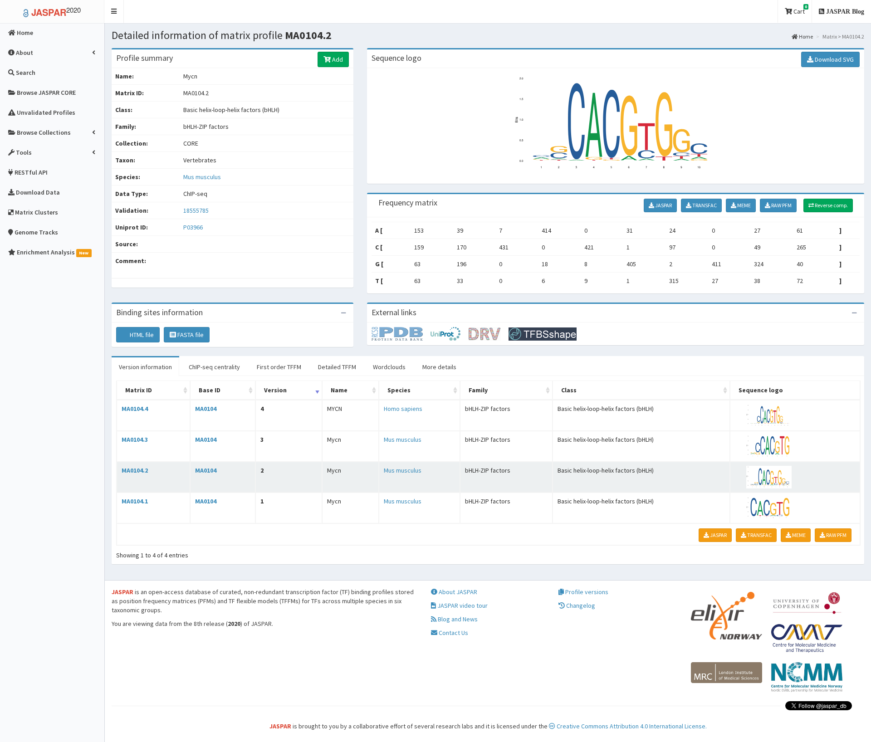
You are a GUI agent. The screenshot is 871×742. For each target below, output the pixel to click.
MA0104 (205, 409)
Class (569, 390)
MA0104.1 (135, 501)
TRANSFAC (704, 205)
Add (337, 59)
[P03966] (401, 333)
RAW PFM (781, 205)
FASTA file (190, 335)
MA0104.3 (135, 439)
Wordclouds (389, 367)
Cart (799, 9)
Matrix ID (138, 390)
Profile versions (586, 592)
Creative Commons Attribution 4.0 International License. (631, 726)
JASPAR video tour (462, 605)
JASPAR (663, 205)
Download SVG (833, 59)
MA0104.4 (135, 409)
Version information (145, 367)
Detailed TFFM (337, 367)
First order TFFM (279, 367)
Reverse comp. (831, 205)
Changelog (580, 605)
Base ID (209, 390)
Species (399, 390)
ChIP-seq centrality (214, 367)
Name (339, 390)
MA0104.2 (135, 470)
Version (275, 390)
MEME (743, 205)
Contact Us (452, 633)
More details (439, 367)
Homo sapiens (403, 409)
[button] (114, 11)
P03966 (193, 227)
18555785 (196, 210)
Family (478, 390)
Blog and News (457, 619)
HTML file (141, 335)
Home (805, 36)
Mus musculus (202, 177)
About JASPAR (457, 592)
